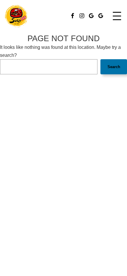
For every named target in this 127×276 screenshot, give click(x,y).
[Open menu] (117, 16)
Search (114, 67)
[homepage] (16, 16)
